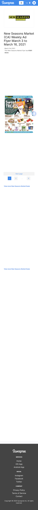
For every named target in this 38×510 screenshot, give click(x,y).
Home (19, 461)
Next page (19, 174)
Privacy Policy (19, 490)
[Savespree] (2, 3)
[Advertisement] (19, 74)
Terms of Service (19, 493)
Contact (19, 496)
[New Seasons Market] (19, 18)
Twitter (19, 482)
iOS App (19, 464)
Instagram (19, 476)
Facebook (19, 479)
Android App (19, 467)
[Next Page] (34, 113)
